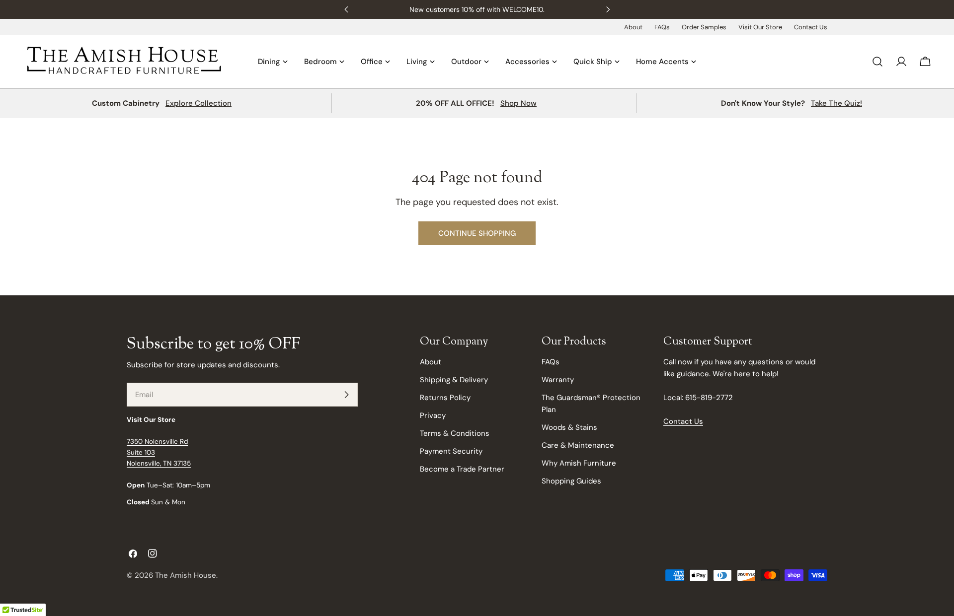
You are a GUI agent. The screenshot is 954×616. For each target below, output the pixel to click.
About (633, 27)
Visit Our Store (760, 27)
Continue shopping (477, 233)
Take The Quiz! (836, 103)
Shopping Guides (571, 481)
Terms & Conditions (454, 433)
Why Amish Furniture (579, 463)
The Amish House (185, 575)
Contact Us (810, 27)
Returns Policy (445, 398)
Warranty (558, 380)
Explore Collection (198, 103)
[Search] (877, 61)
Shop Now (518, 103)
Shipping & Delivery (454, 380)
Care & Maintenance (578, 445)
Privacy (433, 415)
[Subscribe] (346, 394)
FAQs (662, 27)
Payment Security (451, 451)
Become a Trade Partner (462, 469)
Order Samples (704, 27)
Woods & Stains (569, 427)
